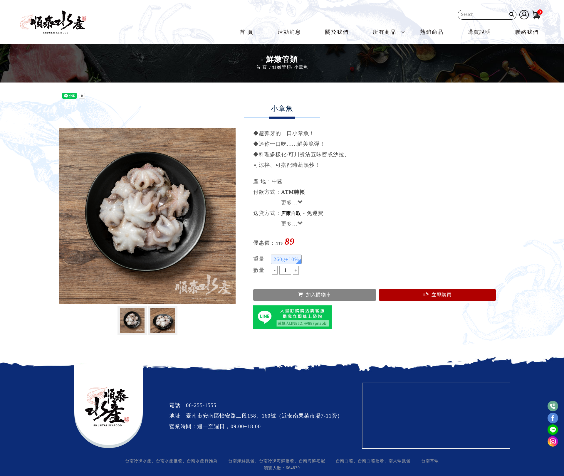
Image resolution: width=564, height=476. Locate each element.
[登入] (524, 14)
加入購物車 (318, 294)
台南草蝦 (430, 461)
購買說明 (479, 32)
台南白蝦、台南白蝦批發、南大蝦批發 (373, 461)
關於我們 (337, 32)
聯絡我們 (527, 32)
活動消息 (289, 32)
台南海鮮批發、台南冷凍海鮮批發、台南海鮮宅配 (276, 461)
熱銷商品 (432, 32)
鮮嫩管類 (281, 67)
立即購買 (441, 294)
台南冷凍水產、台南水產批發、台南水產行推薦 (171, 461)
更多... (289, 203)
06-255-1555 (201, 405)
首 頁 (247, 32)
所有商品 (384, 32)
